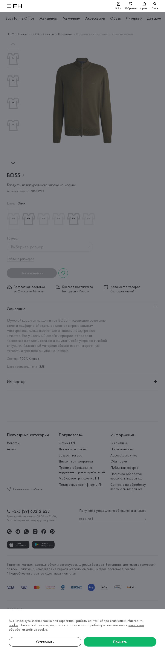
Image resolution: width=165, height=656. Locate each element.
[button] (9, 6)
